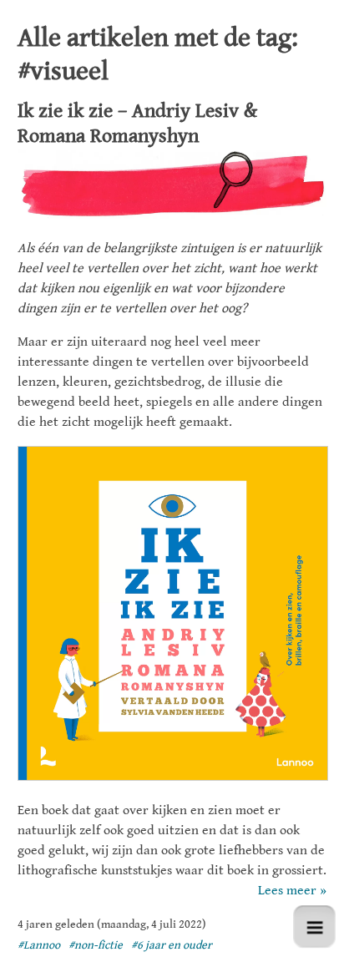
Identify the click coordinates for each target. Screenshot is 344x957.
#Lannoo (39, 945)
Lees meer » (292, 891)
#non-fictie (95, 945)
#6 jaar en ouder (171, 945)
